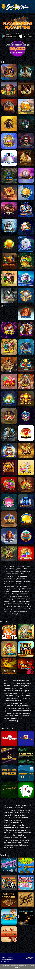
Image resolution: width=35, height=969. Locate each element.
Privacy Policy (5, 961)
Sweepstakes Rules (7, 959)
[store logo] (17, 7)
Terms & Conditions (7, 957)
